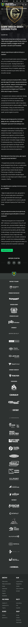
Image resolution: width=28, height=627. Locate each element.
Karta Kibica (19, 603)
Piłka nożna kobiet (6, 584)
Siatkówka (4, 588)
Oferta (3, 615)
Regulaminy (19, 584)
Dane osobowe (19, 588)
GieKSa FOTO (5, 605)
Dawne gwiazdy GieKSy (7, 250)
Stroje (17, 615)
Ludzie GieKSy (19, 581)
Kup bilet (18, 608)
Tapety (4, 608)
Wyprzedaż (18, 622)
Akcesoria (18, 620)
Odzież (18, 617)
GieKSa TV (4, 603)
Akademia (4, 595)
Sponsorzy (4, 617)
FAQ (17, 605)
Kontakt (18, 591)
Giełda (17, 586)
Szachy (4, 591)
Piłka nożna (5, 581)
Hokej (3, 586)
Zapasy (4, 593)
